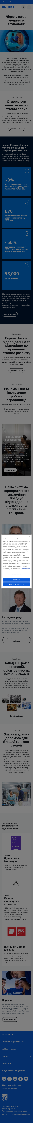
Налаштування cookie (16, 575)
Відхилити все (16, 579)
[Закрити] (29, 537)
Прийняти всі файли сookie (16, 584)
